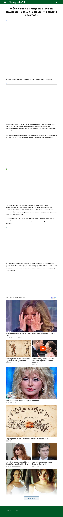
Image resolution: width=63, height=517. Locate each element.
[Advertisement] (31, 64)
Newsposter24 (17, 2)
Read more (31, 498)
